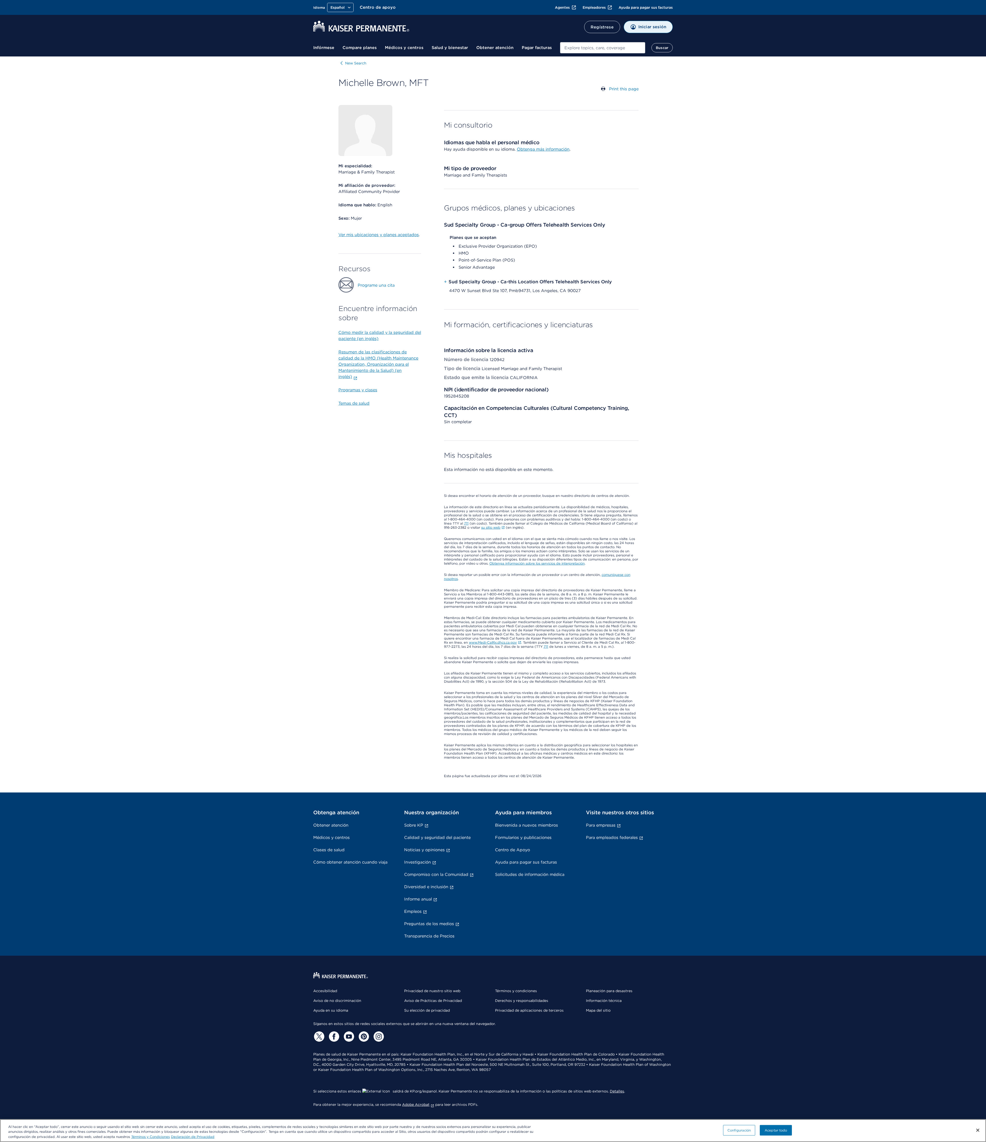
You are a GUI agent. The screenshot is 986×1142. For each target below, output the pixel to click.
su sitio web (490, 527)
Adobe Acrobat (416, 1104)
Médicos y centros (404, 47)
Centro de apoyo (378, 7)
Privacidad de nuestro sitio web (432, 991)
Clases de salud (329, 849)
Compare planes (360, 47)
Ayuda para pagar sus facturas (646, 7)
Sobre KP (413, 825)
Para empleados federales (612, 837)
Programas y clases (357, 390)
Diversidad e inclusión (426, 886)
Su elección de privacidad (427, 1010)
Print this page (624, 88)
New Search (355, 63)
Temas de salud (353, 403)
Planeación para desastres (609, 991)
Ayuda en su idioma (330, 1010)
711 (466, 523)
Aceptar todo (776, 1130)
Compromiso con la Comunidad (436, 874)
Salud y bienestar (450, 47)
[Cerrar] (977, 1130)
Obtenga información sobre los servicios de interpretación (537, 563)
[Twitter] (318, 1036)
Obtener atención (495, 47)
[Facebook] (333, 1036)
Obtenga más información (543, 149)
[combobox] (602, 47)
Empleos (413, 911)
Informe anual (418, 899)
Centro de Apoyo (512, 849)
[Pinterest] (363, 1036)
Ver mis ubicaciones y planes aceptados (378, 234)
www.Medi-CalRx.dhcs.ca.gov (493, 642)
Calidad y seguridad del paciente (437, 837)
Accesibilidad (325, 991)
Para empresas (600, 825)
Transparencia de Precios (429, 936)
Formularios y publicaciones (523, 837)
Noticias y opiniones (424, 849)
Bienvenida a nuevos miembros (526, 825)
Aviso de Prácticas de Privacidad (433, 1001)
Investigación (417, 862)
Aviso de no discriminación (337, 1001)
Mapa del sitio (598, 1010)
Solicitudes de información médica (529, 874)
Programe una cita (376, 285)
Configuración (739, 1130)
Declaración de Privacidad (192, 1137)
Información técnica (604, 1001)
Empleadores (594, 7)
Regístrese (602, 27)
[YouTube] (348, 1036)
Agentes (562, 7)
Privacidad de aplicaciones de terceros (529, 1010)
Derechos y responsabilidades (521, 1001)
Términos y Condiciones (150, 1137)
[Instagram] (378, 1036)
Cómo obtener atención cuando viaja (350, 862)
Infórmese (323, 47)
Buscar (662, 48)
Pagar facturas (537, 47)
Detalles (617, 1091)
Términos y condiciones (516, 991)
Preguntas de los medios (429, 923)
